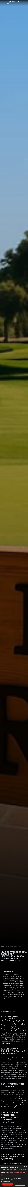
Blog (8, 946)
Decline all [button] (20, 1184)
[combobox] (24, 1166)
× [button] (26, 1166)
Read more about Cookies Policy (18, 1172)
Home (2, 946)
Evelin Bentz (6, 1011)
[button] (14, 1181)
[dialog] (14, 1176)
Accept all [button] (7, 1184)
